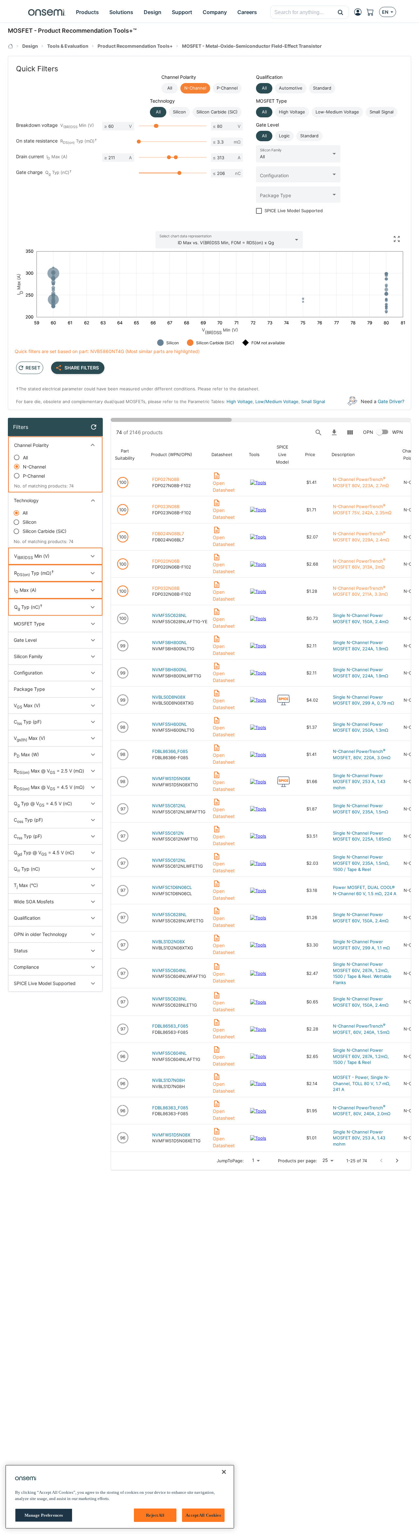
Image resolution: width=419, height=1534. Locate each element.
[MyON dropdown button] (360, 12)
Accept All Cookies (203, 1515)
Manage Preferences (44, 1515)
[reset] (93, 427)
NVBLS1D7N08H (168, 1080)
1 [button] (253, 1160)
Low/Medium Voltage (277, 401)
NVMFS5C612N (168, 833)
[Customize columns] (350, 432)
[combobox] (301, 12)
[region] (119, 1497)
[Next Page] (397, 1160)
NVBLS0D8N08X (168, 697)
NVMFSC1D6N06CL (172, 887)
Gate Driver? (391, 401)
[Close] (224, 1472)
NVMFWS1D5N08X (171, 778)
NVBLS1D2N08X (168, 941)
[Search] (318, 432)
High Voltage (240, 401)
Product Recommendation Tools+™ (87, 30)
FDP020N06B (165, 561)
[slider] (156, 126)
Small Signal (313, 401)
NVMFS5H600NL (169, 724)
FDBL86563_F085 (170, 1026)
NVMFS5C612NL (169, 805)
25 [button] (325, 1160)
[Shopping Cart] (373, 12)
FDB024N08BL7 (168, 533)
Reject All (155, 1515)
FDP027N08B (165, 479)
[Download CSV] (334, 432)
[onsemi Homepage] (47, 12)
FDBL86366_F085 (170, 751)
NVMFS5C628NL (169, 615)
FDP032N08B (165, 588)
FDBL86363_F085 (170, 1107)
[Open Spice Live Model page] (283, 699)
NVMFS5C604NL (169, 970)
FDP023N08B (165, 506)
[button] (340, 12)
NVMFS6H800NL (169, 642)
